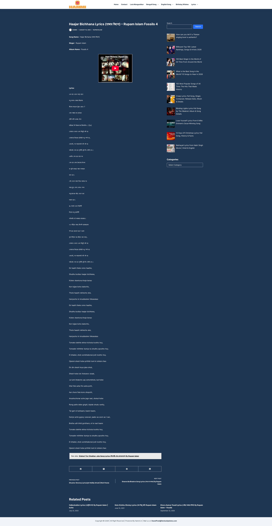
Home (116, 4)
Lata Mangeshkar (137, 4)
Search (169, 23)
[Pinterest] (126, 469)
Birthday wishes (182, 4)
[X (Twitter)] (103, 469)
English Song (166, 4)
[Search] (202, 4)
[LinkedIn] (149, 469)
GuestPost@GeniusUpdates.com (164, 521)
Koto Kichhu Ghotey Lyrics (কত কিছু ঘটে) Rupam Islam (135, 505)
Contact (124, 4)
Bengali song (151, 4)
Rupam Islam (97, 30)
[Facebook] (80, 469)
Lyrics (193, 4)
